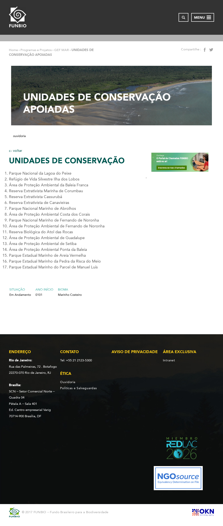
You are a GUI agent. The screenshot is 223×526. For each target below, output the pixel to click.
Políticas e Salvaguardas (78, 388)
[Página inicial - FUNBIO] (17, 17)
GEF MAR (61, 50)
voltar (17, 151)
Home (13, 50)
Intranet (169, 360)
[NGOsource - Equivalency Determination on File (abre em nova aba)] (178, 479)
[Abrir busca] (183, 17)
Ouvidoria (19, 136)
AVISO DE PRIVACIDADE (135, 351)
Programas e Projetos (36, 50)
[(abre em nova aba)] (178, 449)
